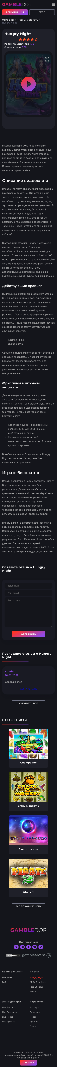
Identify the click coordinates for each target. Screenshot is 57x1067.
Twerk (33, 991)
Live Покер (7, 1017)
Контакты (7, 977)
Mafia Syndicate (38, 982)
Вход (42, 12)
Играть (28, 743)
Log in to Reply (28, 688)
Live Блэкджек (9, 1012)
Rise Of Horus (36, 987)
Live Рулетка (8, 1021)
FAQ (4, 982)
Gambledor (8, 20)
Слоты (33, 1026)
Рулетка (34, 1021)
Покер (33, 1017)
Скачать (28, 1062)
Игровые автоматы (27, 20)
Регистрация (15, 12)
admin (9, 671)
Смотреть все (28, 703)
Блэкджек (35, 1012)
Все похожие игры (28, 906)
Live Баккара (8, 1007)
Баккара (34, 1007)
